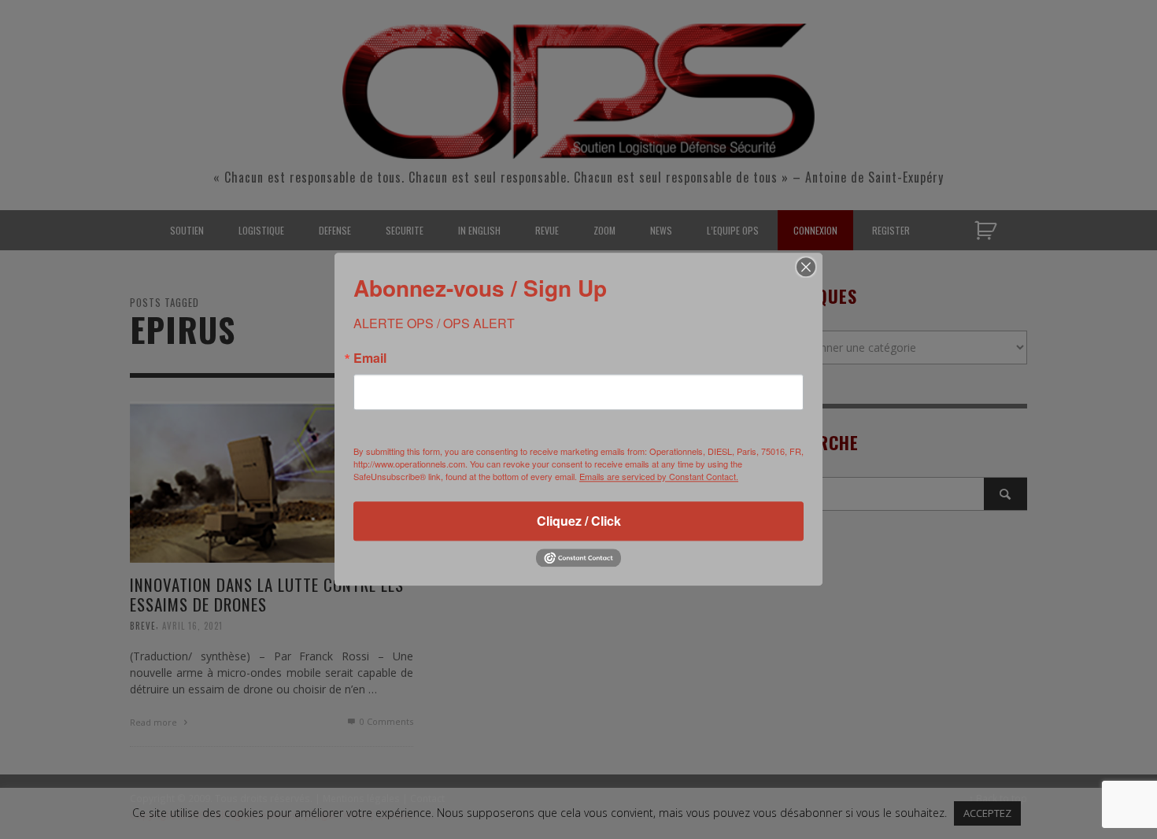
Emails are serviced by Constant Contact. (658, 476)
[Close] (806, 266)
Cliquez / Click (579, 521)
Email (369, 358)
